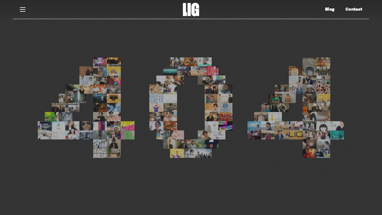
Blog (329, 9)
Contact (353, 9)
